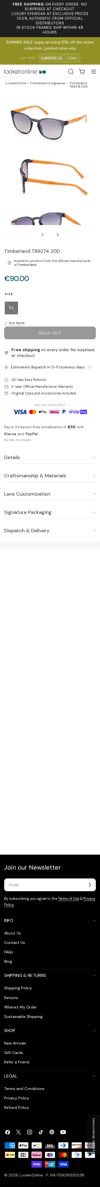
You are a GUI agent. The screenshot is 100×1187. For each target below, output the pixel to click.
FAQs (8, 951)
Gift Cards (13, 1052)
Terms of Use (68, 898)
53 (13, 310)
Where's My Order (20, 1007)
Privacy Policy (16, 1098)
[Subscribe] (89, 884)
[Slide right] (57, 234)
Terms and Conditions (24, 1088)
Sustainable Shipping (23, 1016)
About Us (12, 933)
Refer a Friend (16, 1061)
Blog (8, 961)
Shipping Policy (18, 987)
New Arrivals (15, 1043)
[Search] (70, 71)
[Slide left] (42, 234)
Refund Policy (16, 1107)
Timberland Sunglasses (47, 83)
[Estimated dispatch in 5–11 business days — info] (89, 367)
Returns (11, 997)
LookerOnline (15, 83)
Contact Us (14, 942)
